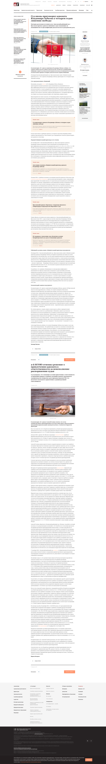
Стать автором (49, 698)
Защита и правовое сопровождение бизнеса (35, 710)
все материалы (85, 118)
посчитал (55, 550)
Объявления (82, 5)
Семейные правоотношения (36, 691)
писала (44, 84)
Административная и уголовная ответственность (36, 722)
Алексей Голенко (59, 435)
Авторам (44, 1)
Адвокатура (17, 10)
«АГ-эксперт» (33, 686)
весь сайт (88, 5)
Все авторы (69, 1)
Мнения (64, 5)
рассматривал (60, 468)
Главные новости (50, 688)
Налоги (31, 716)
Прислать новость (69, 359)
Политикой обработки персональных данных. (31, 762)
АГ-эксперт (48, 706)
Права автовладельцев (35, 688)
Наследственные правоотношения (34, 699)
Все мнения (85, 75)
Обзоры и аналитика (67, 686)
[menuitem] (17, 10)
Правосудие (39, 10)
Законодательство (48, 10)
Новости (53, 5)
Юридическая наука (18, 707)
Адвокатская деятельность (28, 10)
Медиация (81, 10)
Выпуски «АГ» (38, 1)
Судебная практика (60, 10)
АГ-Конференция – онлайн (52, 703)
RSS (80, 1)
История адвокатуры (18, 702)
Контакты (50, 1)
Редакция (55, 1)
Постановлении (42, 626)
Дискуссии (58, 5)
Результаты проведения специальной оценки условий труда (25, 748)
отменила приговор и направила (39, 179)
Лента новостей (18, 16)
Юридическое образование (20, 710)
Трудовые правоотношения (36, 707)
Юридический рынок (71, 10)
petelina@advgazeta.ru (39, 733)
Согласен (89, 759)
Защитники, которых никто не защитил (52, 710)
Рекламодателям (62, 1)
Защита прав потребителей (36, 713)
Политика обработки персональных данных (22, 747)
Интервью (69, 5)
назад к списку (38, 348)
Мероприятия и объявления (68, 694)
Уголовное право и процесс (54, 31)
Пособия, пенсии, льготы (35, 719)
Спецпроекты (75, 5)
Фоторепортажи (66, 696)
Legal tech (16, 699)
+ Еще (87, 10)
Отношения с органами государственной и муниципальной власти (35, 695)
